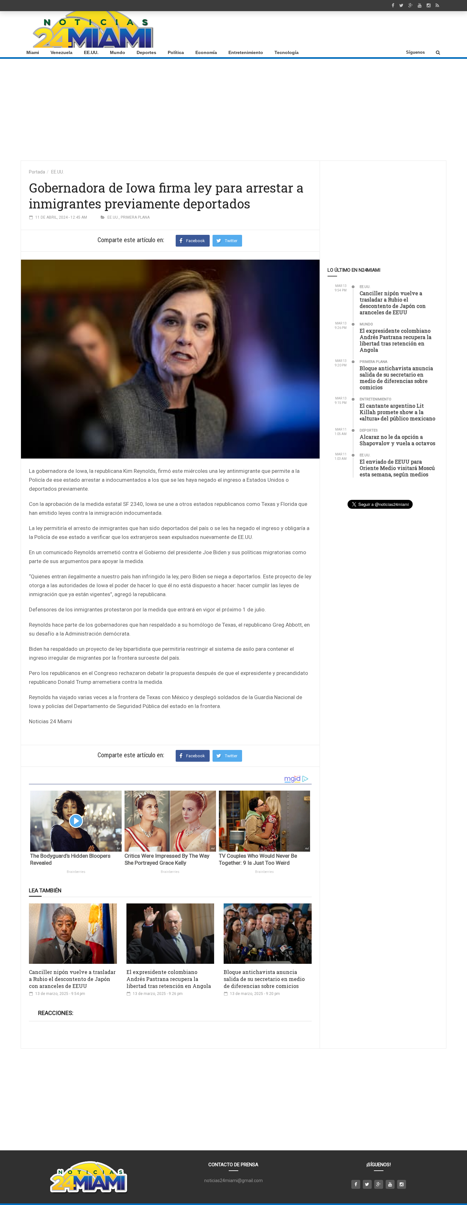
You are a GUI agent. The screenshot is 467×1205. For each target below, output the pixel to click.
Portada (37, 171)
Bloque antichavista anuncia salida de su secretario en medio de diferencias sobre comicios (264, 979)
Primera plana (135, 217)
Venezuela (61, 52)
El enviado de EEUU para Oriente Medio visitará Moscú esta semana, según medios (397, 468)
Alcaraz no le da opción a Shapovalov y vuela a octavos (397, 439)
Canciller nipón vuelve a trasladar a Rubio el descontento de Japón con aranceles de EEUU (72, 979)
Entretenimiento (245, 52)
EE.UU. (91, 52)
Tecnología (286, 52)
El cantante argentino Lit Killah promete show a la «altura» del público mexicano (397, 412)
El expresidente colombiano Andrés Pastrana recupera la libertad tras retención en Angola (168, 979)
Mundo (117, 52)
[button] (438, 52)
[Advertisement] (326, 29)
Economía (206, 52)
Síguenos (415, 52)
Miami (32, 52)
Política (176, 52)
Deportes (146, 52)
